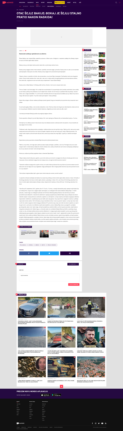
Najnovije (18, 404)
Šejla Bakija (23, 245)
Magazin (18, 409)
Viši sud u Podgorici (51, 245)
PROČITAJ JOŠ (22, 294)
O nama (18, 427)
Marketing (23, 427)
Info (17, 9)
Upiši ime (21, 270)
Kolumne (31, 414)
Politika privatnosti (58, 427)
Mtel (17, 414)
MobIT (18, 411)
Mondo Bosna (45, 401)
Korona (30, 404)
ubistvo (43, 245)
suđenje (37, 245)
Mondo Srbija (32, 401)
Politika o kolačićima (43, 427)
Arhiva (51, 427)
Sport (18, 407)
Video (18, 413)
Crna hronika (21, 9)
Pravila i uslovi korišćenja (22, 428)
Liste (30, 418)
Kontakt (35, 427)
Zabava (30, 409)
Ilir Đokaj (30, 245)
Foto (30, 416)
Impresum (29, 427)
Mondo (18, 401)
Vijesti (23, 50)
